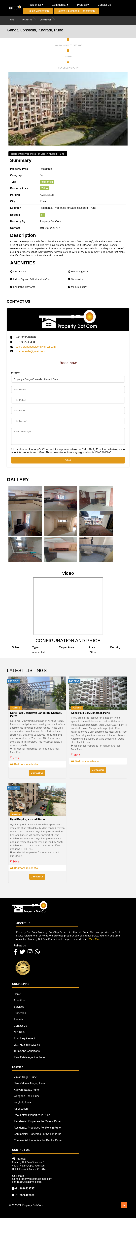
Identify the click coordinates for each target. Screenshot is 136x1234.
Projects (18, 1019)
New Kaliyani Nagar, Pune (29, 1083)
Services (19, 1006)
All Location (21, 1108)
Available (16, 708)
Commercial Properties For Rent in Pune (38, 1140)
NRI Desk (19, 1032)
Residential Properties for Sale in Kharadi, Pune (37, 153)
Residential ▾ (35, 4)
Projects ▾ (83, 4)
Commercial (45, 20)
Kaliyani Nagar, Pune (26, 1089)
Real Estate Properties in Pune (32, 1115)
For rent (13, 681)
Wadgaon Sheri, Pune (27, 1096)
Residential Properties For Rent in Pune (37, 1127)
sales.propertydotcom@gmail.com (36, 346)
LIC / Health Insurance (27, 1044)
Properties (27, 20)
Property (15, 373)
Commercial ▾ (60, 4)
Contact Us (104, 4)
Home (11, 20)
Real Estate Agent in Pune (29, 1057)
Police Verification (38, 10)
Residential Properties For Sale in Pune (37, 1121)
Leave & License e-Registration (76, 10)
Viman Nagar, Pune (25, 1077)
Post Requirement (24, 1038)
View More (95, 939)
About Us (19, 1000)
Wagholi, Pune (22, 1102)
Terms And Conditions (27, 1051)
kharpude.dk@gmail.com (30, 351)
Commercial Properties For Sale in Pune (37, 1134)
